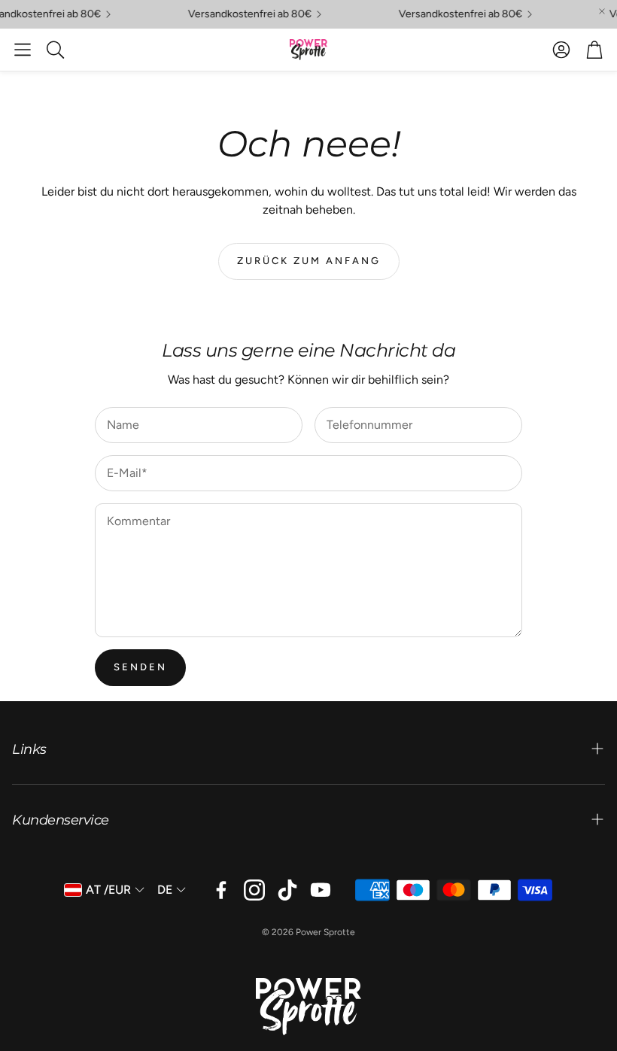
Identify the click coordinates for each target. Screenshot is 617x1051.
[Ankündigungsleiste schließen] (602, 11)
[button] (22, 49)
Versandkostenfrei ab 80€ (243, 14)
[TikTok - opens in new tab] (287, 890)
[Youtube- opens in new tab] (320, 890)
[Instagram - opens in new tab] (254, 890)
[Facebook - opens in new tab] (221, 890)
